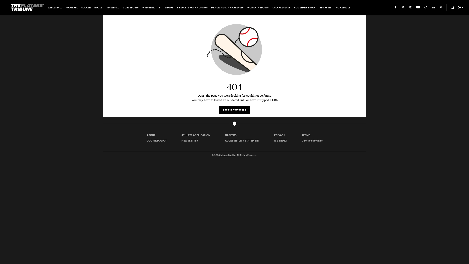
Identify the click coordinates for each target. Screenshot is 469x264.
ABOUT (151, 135)
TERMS (306, 135)
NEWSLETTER (189, 140)
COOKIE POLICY (157, 140)
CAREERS (231, 135)
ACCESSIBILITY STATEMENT (242, 140)
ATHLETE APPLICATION (195, 135)
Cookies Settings (312, 140)
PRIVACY (279, 135)
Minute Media (227, 155)
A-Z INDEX (280, 140)
